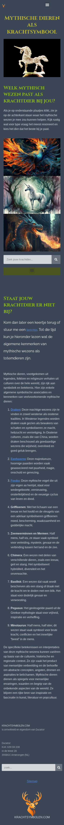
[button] (47, 5)
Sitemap (32, 781)
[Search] (56, 259)
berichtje (31, 329)
